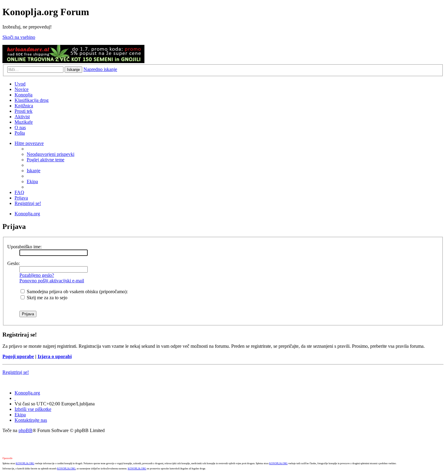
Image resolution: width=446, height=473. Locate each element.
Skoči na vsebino (18, 37)
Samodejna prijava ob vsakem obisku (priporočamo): (76, 291)
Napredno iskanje (100, 69)
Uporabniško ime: (24, 246)
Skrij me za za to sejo (46, 297)
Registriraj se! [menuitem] (28, 203)
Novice (22, 89)
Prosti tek (23, 111)
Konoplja (23, 94)
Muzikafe (24, 122)
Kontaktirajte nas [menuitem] (31, 420)
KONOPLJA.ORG (25, 463)
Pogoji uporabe (18, 356)
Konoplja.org (27, 213)
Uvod (20, 83)
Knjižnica (24, 105)
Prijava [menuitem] (21, 197)
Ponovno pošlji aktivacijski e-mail (51, 280)
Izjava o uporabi (55, 356)
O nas (20, 127)
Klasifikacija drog (32, 100)
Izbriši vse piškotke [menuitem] (33, 409)
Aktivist (22, 116)
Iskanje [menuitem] (33, 170)
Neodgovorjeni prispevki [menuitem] (50, 154)
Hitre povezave (29, 143)
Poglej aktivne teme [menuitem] (45, 159)
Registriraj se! (15, 372)
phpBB (25, 430)
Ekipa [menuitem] (32, 181)
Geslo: (13, 263)
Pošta (20, 133)
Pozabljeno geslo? (36, 275)
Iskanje (73, 69)
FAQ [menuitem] (19, 192)
